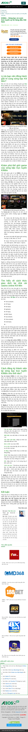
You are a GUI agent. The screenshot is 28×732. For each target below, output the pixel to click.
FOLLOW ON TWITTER (14, 725)
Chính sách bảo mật (6, 730)
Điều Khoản (13, 730)
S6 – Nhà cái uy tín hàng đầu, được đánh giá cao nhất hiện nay (13, 656)
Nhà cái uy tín (20, 6)
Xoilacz (24, 666)
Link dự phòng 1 (14, 50)
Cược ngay (14, 39)
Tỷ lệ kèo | (14, 6)
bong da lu (18, 712)
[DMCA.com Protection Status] (14, 722)
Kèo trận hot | (8, 6)
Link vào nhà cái (14, 47)
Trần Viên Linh (11, 511)
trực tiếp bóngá (15, 670)
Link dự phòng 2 (14, 53)
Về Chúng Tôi (20, 730)
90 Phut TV (8, 678)
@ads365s (23, 715)
